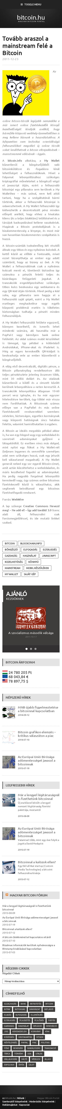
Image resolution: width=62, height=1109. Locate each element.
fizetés (51, 1020)
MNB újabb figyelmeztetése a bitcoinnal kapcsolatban (38, 709)
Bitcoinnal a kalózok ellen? (36, 862)
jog (6, 1031)
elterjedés (50, 549)
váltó (24, 1059)
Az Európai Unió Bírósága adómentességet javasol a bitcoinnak (36, 760)
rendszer (18, 1048)
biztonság (20, 1009)
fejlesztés (24, 1020)
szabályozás (33, 1048)
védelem (36, 1059)
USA (29, 1054)
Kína (47, 1031)
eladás (7, 1015)
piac (34, 1043)
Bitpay (7, 1009)
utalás (39, 1054)
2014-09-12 (23, 715)
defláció (48, 1009)
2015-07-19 (23, 768)
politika (45, 1043)
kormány (36, 1031)
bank (23, 1004)
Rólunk (20, 1098)
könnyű (33, 562)
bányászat (34, 1009)
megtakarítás (25, 1037)
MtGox (39, 1037)
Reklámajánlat (9, 1105)
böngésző (11, 549)
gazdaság (11, 555)
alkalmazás (10, 1004)
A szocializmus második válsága (30, 633)
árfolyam (9, 1065)
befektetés (35, 1004)
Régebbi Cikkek (11, 973)
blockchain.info (31, 543)
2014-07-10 (23, 740)
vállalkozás (10, 1059)
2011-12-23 (10, 59)
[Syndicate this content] (7, 895)
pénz (6, 1048)
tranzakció (50, 1048)
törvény (18, 1054)
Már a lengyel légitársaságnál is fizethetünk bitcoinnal (38, 796)
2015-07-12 (23, 879)
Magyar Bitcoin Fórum (29, 895)
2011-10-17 (31, 637)
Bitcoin (9, 543)
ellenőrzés (37, 1015)
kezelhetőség (14, 562)
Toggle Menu (32, 4)
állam (48, 1059)
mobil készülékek (37, 568)
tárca (7, 1054)
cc (3, 1098)
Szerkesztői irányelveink (14, 1101)
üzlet (31, 1065)
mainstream (12, 568)
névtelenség (10, 1043)
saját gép (30, 574)
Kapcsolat (24, 1105)
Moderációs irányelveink (41, 1101)
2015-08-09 (23, 816)
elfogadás (30, 549)
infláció (37, 1026)
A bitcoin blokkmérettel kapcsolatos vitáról (26, 937)
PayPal (24, 1043)
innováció (51, 1026)
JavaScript (49, 555)
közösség (9, 1037)
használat (29, 555)
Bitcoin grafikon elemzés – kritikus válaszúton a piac (37, 734)
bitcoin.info (15, 160)
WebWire (18, 499)
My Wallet (52, 160)
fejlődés (39, 1020)
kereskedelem (19, 1031)
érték (21, 1065)
